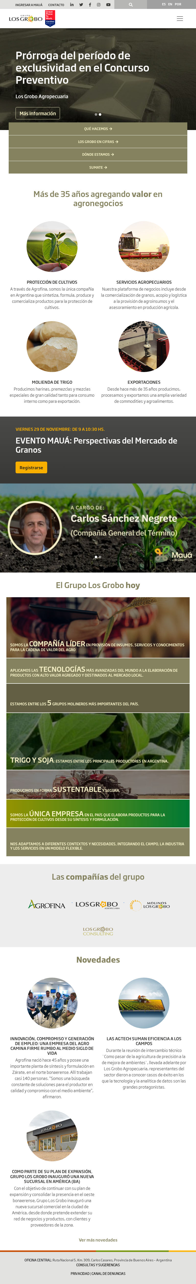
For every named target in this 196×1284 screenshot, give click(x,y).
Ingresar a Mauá (28, 5)
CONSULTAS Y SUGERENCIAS (98, 1265)
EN (170, 4)
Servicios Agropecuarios (144, 282)
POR (178, 4)
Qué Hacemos (96, 128)
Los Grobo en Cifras (96, 141)
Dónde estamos (96, 154)
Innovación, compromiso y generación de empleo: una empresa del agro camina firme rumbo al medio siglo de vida (52, 1045)
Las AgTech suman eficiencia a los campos (144, 1040)
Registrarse (31, 467)
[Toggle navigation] (180, 18)
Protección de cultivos (52, 282)
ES (164, 4)
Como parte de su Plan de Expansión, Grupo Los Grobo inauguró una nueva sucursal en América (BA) (52, 1176)
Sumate (96, 167)
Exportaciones (144, 382)
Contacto (56, 5)
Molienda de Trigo (52, 382)
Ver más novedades (98, 1240)
